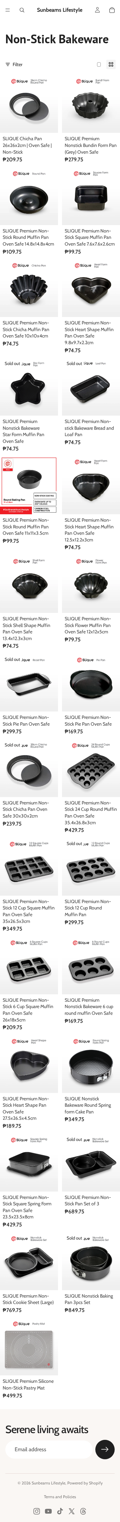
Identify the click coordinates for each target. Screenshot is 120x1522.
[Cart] (112, 10)
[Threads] (83, 1511)
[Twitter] (72, 1511)
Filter (17, 64)
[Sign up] (105, 1449)
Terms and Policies (60, 1496)
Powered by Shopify (85, 1482)
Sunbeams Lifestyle (48, 1482)
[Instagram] (37, 1511)
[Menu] (7, 10)
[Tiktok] (60, 1511)
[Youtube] (48, 1511)
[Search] (22, 10)
